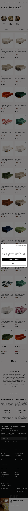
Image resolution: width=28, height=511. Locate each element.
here (23, 255)
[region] (14, 255)
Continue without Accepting (21, 245)
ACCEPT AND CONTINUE (14, 259)
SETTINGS (14, 263)
